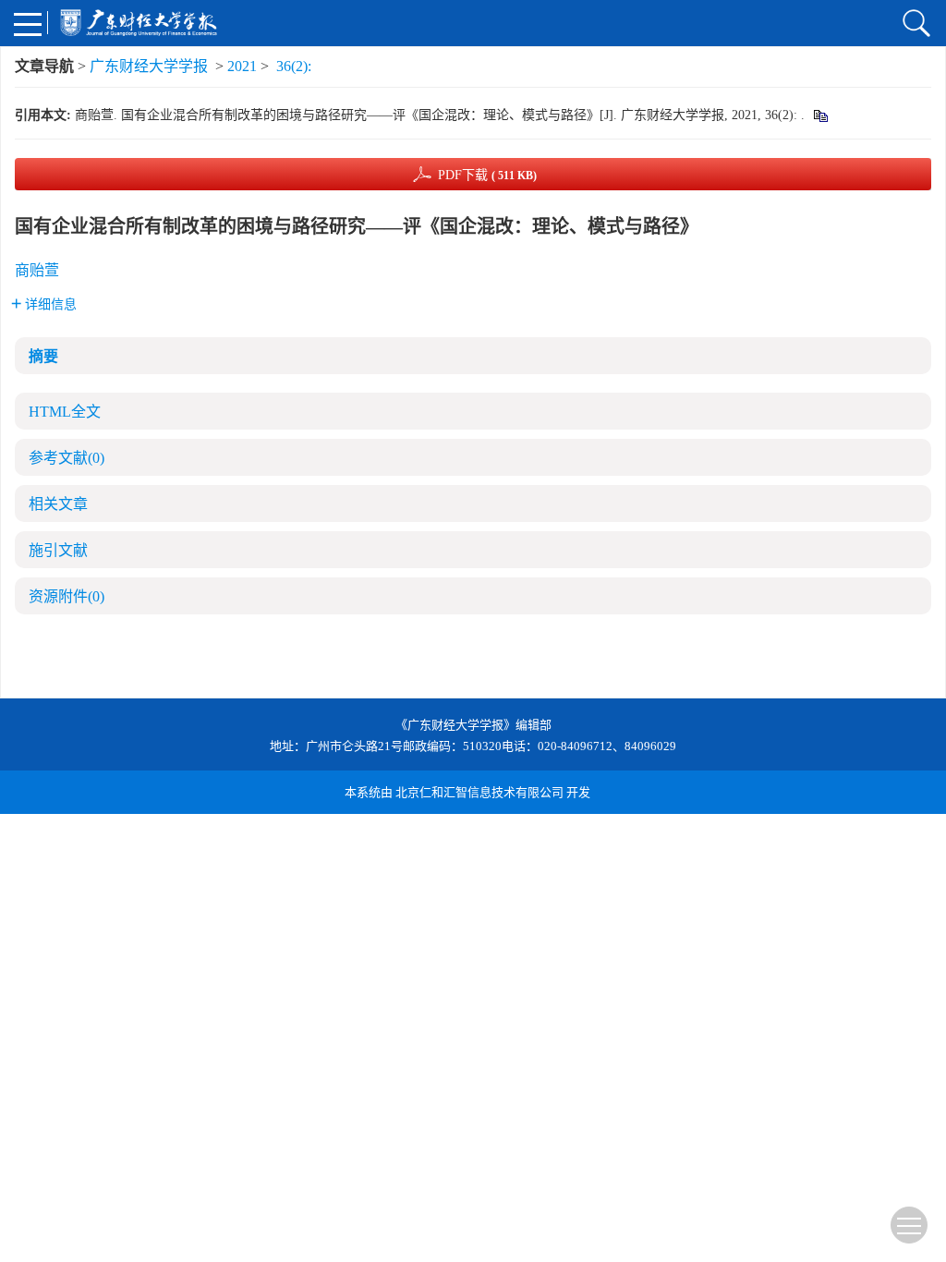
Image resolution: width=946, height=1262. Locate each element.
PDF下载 (487, 175)
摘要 (43, 356)
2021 (242, 66)
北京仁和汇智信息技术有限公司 (479, 792)
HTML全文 (65, 411)
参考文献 (66, 458)
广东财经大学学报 (149, 66)
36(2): (295, 66)
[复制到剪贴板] (819, 115)
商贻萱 (37, 270)
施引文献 (58, 550)
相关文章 (58, 504)
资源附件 (66, 596)
